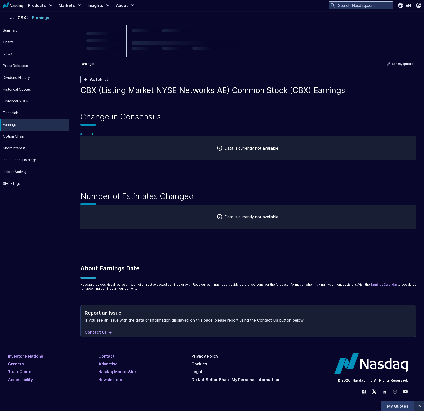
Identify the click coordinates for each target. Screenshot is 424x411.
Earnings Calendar (384, 284)
